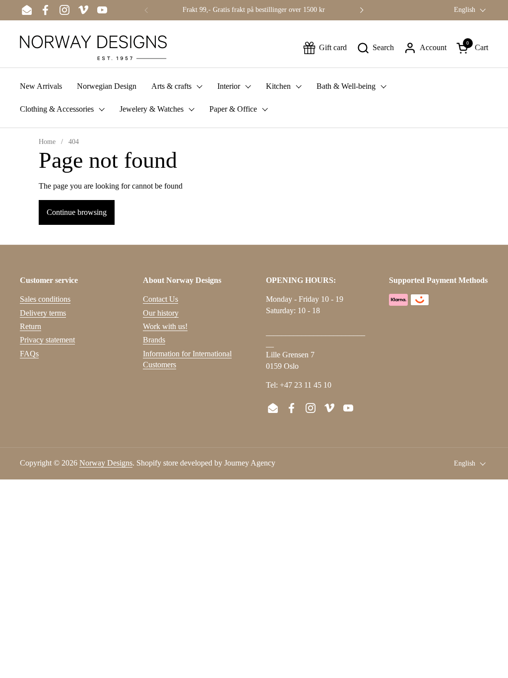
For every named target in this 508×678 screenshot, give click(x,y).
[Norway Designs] (93, 47)
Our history (161, 313)
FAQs (29, 353)
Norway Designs (105, 463)
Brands (154, 340)
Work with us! (165, 326)
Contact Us (160, 299)
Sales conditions (45, 299)
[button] (375, 48)
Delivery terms (43, 313)
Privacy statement (47, 340)
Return (30, 326)
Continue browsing (77, 212)
